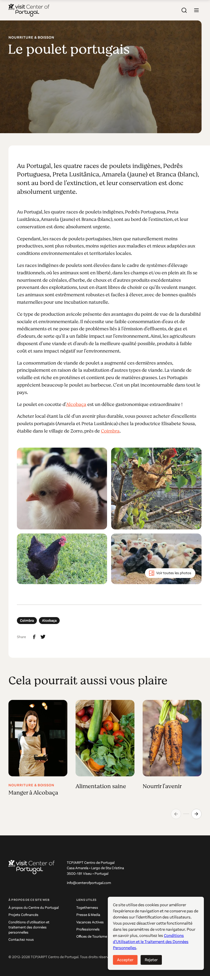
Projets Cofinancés (23, 914)
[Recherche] (184, 10)
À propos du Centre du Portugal (33, 907)
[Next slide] (196, 814)
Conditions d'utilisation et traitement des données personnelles (28, 927)
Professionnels (88, 929)
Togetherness (87, 907)
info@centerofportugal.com (89, 882)
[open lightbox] (62, 488)
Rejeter (151, 959)
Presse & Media (88, 914)
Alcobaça (76, 404)
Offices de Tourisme (91, 936)
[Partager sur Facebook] (34, 637)
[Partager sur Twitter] (43, 636)
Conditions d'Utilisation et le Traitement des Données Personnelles (150, 941)
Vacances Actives (90, 922)
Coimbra (110, 431)
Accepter (125, 959)
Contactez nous (21, 939)
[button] (196, 10)
